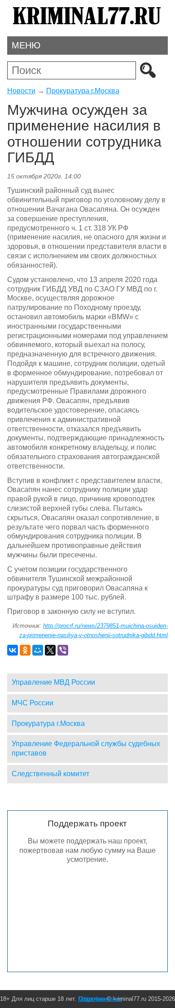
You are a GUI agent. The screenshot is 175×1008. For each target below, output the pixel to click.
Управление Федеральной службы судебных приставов (86, 748)
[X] (50, 650)
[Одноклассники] (25, 650)
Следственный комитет (50, 774)
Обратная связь (100, 998)
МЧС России (32, 703)
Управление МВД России (53, 682)
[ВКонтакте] (12, 650)
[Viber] (62, 650)
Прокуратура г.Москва (82, 91)
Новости (21, 91)
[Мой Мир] (37, 650)
